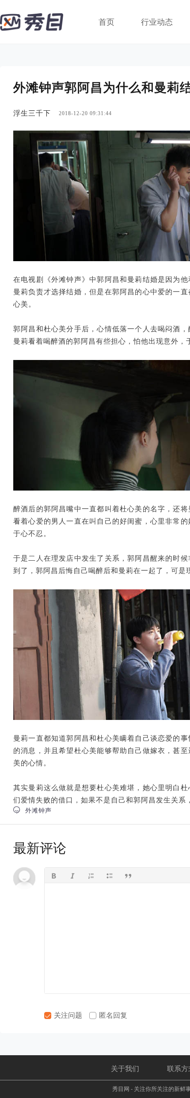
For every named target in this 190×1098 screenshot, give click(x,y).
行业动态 (157, 22)
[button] (54, 875)
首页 (106, 22)
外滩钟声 (32, 810)
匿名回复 (112, 1015)
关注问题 (67, 1015)
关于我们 (125, 1068)
